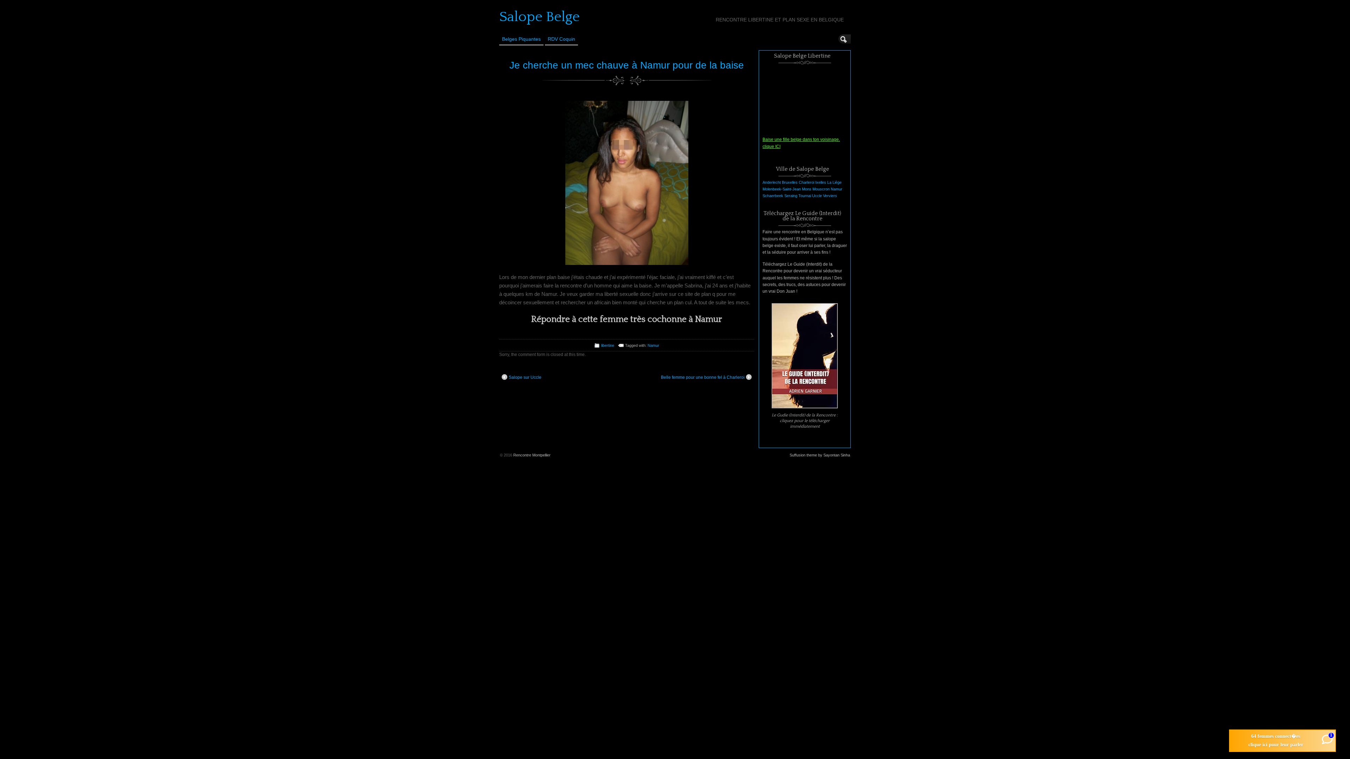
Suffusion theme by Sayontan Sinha (820, 455)
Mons (806, 189)
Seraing (790, 196)
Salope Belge (539, 17)
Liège (837, 182)
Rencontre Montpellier (532, 455)
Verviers (830, 196)
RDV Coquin (561, 39)
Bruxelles (790, 182)
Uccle (817, 196)
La (829, 182)
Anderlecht (772, 182)
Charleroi (806, 182)
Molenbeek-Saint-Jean (782, 189)
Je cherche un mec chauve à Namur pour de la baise (626, 65)
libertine (607, 345)
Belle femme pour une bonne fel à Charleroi (703, 377)
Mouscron (821, 189)
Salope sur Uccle (525, 377)
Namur (653, 345)
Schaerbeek (773, 196)
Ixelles (820, 182)
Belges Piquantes (521, 39)
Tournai (804, 196)
